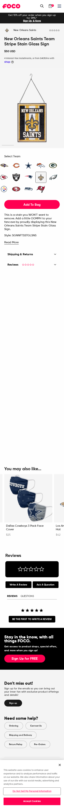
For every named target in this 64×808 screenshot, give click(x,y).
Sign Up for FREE (25, 658)
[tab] (18, 584)
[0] (50, 6)
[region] (32, 784)
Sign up (13, 703)
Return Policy (15, 744)
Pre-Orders (40, 744)
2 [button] (20, 145)
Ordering (13, 726)
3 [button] (32, 145)
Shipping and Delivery (20, 735)
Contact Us (36, 726)
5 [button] (56, 145)
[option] (32, 18)
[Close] (60, 765)
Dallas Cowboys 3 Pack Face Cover (25, 528)
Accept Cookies (32, 801)
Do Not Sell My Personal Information (32, 791)
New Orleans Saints (25, 30)
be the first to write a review (32, 619)
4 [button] (44, 145)
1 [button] (8, 145)
